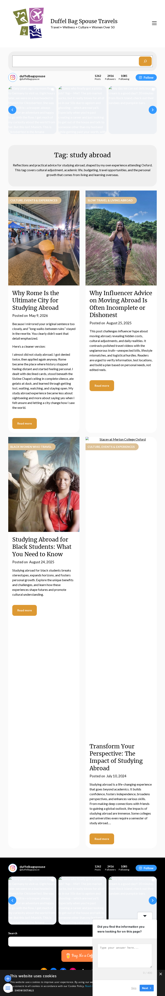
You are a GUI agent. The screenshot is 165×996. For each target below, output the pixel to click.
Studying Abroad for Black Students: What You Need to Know (41, 547)
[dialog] (82, 983)
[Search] (145, 61)
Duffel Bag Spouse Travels (84, 21)
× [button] (160, 974)
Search (12, 933)
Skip (133, 987)
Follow (149, 77)
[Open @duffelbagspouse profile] (12, 77)
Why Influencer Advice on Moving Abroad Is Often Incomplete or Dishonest (121, 304)
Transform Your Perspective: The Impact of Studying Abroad (116, 757)
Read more (24, 423)
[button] (12, 110)
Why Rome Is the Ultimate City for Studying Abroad (35, 300)
